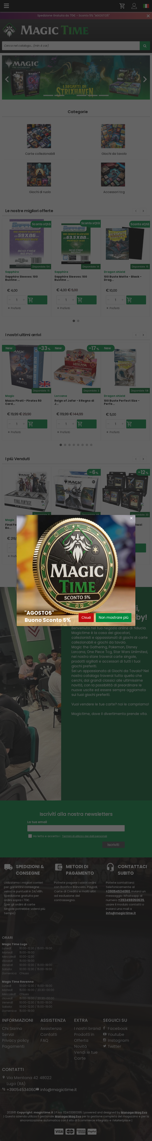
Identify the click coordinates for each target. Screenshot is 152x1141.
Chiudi (86, 618)
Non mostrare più (113, 617)
